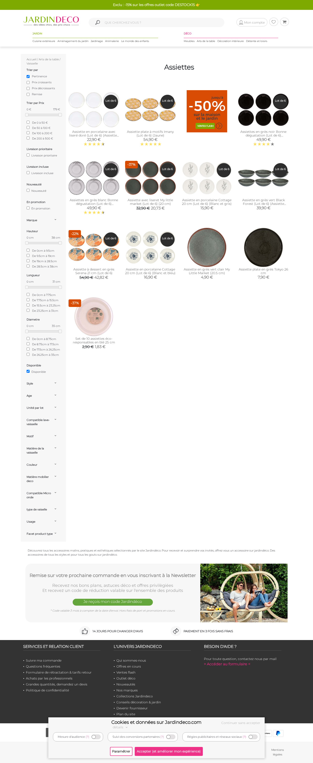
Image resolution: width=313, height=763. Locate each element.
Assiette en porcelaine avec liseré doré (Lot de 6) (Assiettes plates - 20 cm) (93, 135)
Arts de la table (206, 41)
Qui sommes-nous (131, 660)
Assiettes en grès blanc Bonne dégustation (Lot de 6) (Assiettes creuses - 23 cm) (94, 203)
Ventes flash (125, 672)
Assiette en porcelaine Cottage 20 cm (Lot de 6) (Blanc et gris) (207, 202)
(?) (87, 736)
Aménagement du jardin (73, 41)
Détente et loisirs (256, 41)
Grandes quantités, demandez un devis (56, 684)
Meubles (189, 41)
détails (118, 727)
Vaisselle (32, 63)
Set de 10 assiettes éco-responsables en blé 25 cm (94, 340)
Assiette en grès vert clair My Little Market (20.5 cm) (207, 271)
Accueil (31, 59)
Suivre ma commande (43, 660)
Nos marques (127, 690)
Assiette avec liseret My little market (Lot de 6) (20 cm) (150, 202)
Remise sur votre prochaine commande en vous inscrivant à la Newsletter (113, 575)
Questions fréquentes (43, 666)
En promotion (40, 208)
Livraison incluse (42, 173)
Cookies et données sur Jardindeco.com (156, 722)
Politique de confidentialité (47, 690)
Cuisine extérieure (44, 41)
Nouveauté (38, 190)
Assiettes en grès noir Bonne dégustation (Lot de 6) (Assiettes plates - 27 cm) (263, 135)
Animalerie (112, 41)
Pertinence (39, 76)
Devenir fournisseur (132, 708)
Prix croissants (42, 82)
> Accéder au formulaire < (227, 664)
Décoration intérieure (230, 41)
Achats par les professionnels (49, 678)
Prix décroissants (43, 88)
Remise (37, 94)
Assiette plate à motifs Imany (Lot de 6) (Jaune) (150, 133)
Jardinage (97, 41)
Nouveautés (125, 684)
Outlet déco (125, 678)
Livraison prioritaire (44, 155)
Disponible (38, 371)
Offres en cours (128, 666)
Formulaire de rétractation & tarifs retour (59, 672)
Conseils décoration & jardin (138, 702)
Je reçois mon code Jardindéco (112, 601)
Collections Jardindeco (134, 696)
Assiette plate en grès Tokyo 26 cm (263, 271)
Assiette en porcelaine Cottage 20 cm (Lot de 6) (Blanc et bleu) (150, 271)
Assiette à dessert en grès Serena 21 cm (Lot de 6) (93, 271)
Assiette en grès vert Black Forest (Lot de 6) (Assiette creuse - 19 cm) (263, 203)
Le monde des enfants (135, 41)
